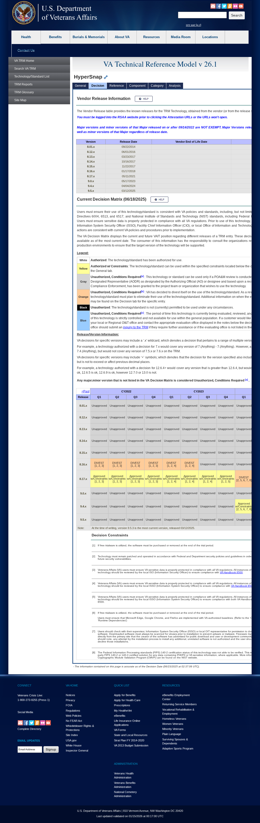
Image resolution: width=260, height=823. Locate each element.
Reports (23, 84)
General (80, 85)
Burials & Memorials (89, 37)
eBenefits (119, 715)
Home (24, 61)
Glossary (24, 92)
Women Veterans (172, 723)
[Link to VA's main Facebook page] (218, 6)
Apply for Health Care (127, 700)
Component (137, 85)
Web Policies (74, 715)
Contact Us (26, 50)
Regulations (73, 710)
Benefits (55, 37)
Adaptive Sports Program (177, 748)
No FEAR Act (74, 720)
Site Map (20, 100)
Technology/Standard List (31, 76)
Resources (151, 37)
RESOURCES (171, 685)
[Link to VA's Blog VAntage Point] (230, 6)
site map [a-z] (193, 24)
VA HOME (72, 685)
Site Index (72, 735)
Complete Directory (29, 728)
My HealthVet (123, 710)
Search (25, 68)
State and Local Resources (131, 735)
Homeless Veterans (174, 718)
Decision (97, 85)
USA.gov (71, 740)
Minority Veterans (173, 728)
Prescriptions (122, 705)
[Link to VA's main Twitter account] (224, 6)
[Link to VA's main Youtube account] (241, 6)
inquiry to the (135, 327)
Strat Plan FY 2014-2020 (129, 740)
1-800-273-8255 (27, 699)
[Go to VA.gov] (54, 12)
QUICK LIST (121, 685)
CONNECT (24, 685)
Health (26, 37)
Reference (116, 85)
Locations (210, 37)
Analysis (175, 85)
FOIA (69, 705)
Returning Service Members (179, 704)
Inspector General (77, 750)
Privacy (70, 700)
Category (157, 85)
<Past (85, 391)
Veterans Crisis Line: (30, 695)
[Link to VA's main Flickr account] (235, 6)
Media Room (181, 37)
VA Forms (120, 729)
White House (74, 745)
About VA (122, 37)
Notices (70, 695)
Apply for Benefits (125, 695)
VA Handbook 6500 (231, 572)
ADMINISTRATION (126, 763)
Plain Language (171, 734)
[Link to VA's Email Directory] (213, 6)
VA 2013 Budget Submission (131, 745)
